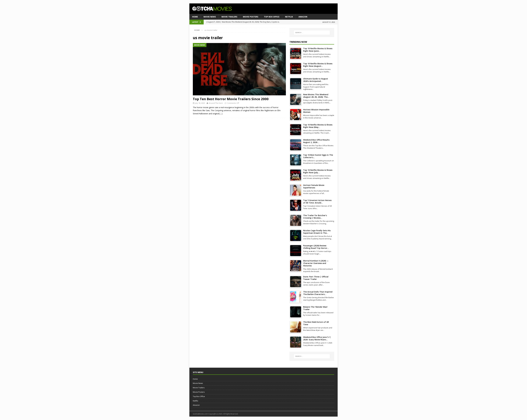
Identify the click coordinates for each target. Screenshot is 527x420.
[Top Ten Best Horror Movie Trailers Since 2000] (239, 69)
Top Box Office (271, 16)
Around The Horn (216, 103)
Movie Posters (250, 16)
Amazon (302, 16)
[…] (221, 113)
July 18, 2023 (200, 103)
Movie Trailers (229, 16)
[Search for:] (312, 32)
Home (195, 16)
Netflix (289, 16)
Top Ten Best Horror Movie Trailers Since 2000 (231, 99)
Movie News (210, 16)
